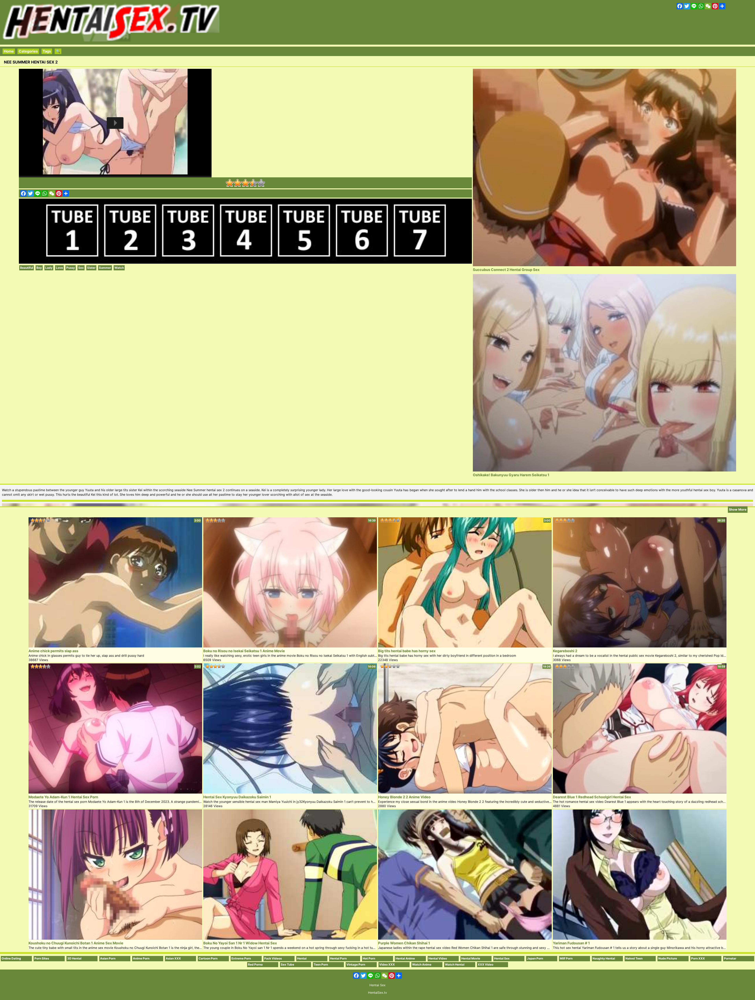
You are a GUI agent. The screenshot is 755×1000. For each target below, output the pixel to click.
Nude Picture (667, 958)
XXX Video (485, 964)
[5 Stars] (261, 183)
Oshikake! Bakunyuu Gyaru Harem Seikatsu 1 (511, 475)
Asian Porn (107, 958)
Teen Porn (321, 964)
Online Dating (11, 958)
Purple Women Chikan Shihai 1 (404, 943)
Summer (105, 268)
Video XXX (387, 964)
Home (9, 51)
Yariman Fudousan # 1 (571, 943)
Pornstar (730, 958)
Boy (39, 268)
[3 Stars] (245, 183)
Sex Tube (287, 964)
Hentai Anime (405, 958)
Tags (47, 51)
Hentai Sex (502, 958)
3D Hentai (74, 958)
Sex (81, 268)
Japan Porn (535, 958)
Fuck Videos (273, 958)
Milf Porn (566, 958)
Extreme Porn (241, 958)
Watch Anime (421, 964)
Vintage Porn (355, 964)
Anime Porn (141, 958)
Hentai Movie (470, 958)
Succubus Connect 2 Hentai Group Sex (506, 270)
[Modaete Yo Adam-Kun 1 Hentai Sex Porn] (115, 792)
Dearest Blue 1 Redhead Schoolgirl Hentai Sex (592, 797)
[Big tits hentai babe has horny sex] (465, 646)
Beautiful (26, 268)
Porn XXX (698, 958)
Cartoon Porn (208, 958)
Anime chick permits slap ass (53, 651)
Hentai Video (437, 958)
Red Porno (255, 964)
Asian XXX (173, 958)
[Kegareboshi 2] (639, 646)
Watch (119, 268)
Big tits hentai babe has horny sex (407, 651)
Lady (48, 268)
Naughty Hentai (604, 958)
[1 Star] (230, 183)
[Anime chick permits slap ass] (115, 646)
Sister (91, 268)
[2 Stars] (237, 183)
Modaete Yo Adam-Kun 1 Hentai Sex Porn (63, 797)
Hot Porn (369, 958)
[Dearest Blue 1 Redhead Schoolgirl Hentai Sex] (639, 792)
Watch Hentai (454, 964)
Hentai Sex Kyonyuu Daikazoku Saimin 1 (237, 797)
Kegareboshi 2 (565, 651)
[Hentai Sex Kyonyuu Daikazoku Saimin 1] (290, 792)
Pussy (70, 268)
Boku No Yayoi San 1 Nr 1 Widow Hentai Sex (240, 943)
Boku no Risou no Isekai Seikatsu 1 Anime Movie (244, 651)
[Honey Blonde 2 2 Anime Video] (465, 792)
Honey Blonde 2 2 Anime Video (404, 797)
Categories (28, 51)
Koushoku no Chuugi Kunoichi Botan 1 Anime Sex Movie (76, 943)
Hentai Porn (338, 958)
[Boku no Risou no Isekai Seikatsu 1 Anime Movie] (290, 646)
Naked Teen (634, 958)
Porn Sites (41, 958)
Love (59, 268)
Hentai (302, 958)
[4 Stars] (253, 183)
